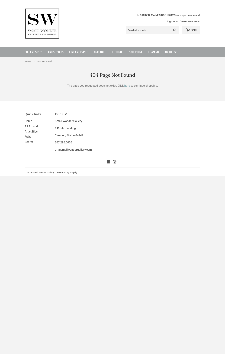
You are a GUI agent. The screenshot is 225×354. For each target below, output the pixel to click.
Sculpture (136, 52)
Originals (100, 52)
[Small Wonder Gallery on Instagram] (115, 162)
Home (28, 61)
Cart (194, 29)
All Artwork (32, 126)
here (127, 85)
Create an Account (190, 21)
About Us (170, 52)
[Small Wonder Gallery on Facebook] (109, 162)
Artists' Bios (55, 52)
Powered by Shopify (67, 172)
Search (29, 142)
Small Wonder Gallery (43, 172)
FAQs (28, 136)
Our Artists (32, 52)
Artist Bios (31, 131)
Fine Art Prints (78, 52)
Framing (153, 52)
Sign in (171, 21)
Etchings (117, 52)
